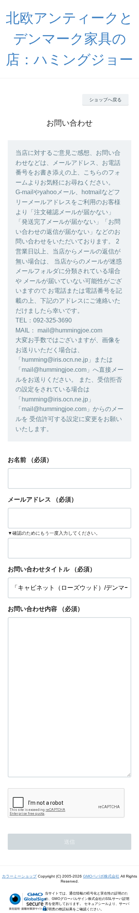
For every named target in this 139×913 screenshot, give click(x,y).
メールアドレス (29, 499)
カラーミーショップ (19, 876)
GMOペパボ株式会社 (101, 876)
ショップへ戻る (105, 99)
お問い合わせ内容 (32, 609)
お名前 (17, 459)
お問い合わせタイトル (39, 569)
